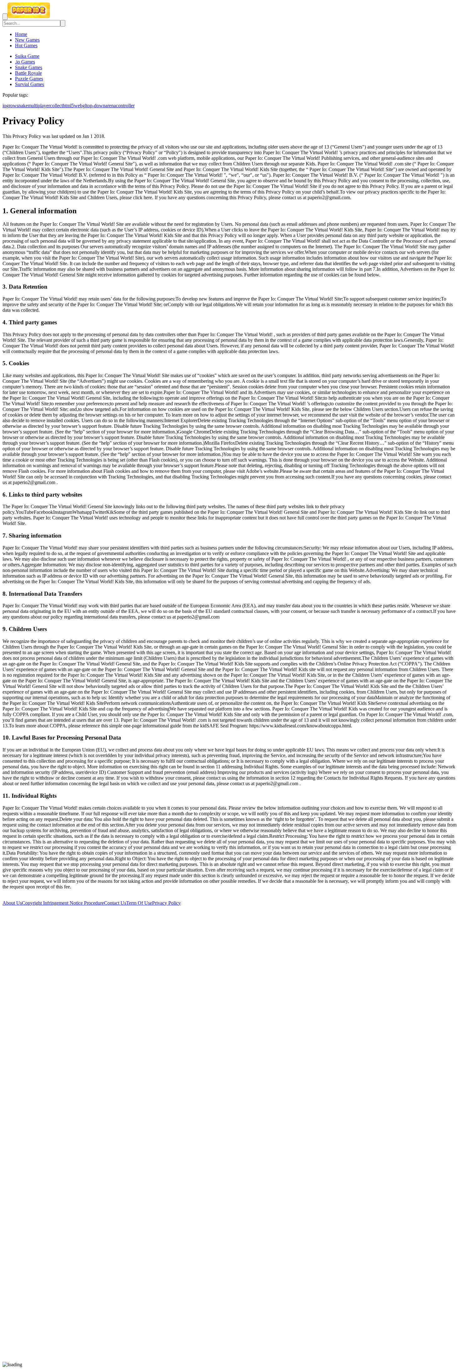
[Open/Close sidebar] (4, 16)
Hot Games (26, 45)
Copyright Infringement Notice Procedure (63, 903)
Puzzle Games (29, 78)
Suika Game (27, 56)
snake (22, 105)
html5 (68, 105)
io (4, 105)
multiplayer (39, 105)
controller (125, 105)
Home (21, 34)
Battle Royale (28, 73)
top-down (95, 105)
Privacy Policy (166, 903)
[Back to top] (229, 1359)
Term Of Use (139, 903)
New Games (27, 40)
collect (56, 105)
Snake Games (28, 67)
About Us (12, 903)
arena (110, 105)
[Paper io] (28, 16)
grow (11, 105)
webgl (80, 105)
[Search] (62, 23)
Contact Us (115, 903)
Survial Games (29, 84)
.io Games (25, 61)
